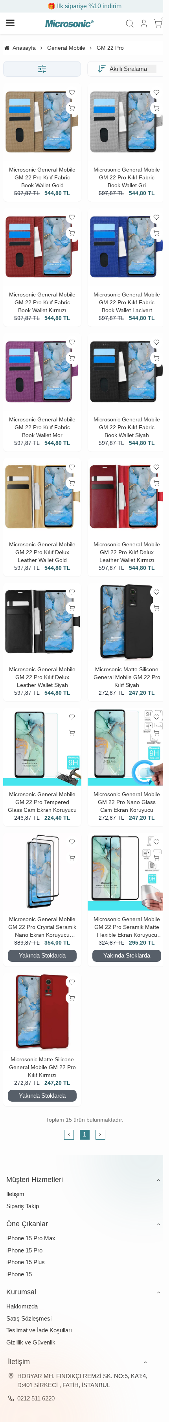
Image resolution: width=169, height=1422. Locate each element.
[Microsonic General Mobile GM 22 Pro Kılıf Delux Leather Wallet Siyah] (42, 622)
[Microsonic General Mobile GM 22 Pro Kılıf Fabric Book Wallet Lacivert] (127, 247)
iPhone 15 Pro (24, 1250)
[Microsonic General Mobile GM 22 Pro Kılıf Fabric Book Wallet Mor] (42, 372)
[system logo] (69, 23)
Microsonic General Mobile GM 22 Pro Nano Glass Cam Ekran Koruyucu (127, 802)
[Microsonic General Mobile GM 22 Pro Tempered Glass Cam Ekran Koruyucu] (42, 747)
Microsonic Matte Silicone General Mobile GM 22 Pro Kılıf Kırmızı (42, 1067)
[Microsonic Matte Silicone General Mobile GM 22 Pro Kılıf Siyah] (127, 622)
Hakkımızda (22, 1306)
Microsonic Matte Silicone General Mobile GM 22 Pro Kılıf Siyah (127, 677)
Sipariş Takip (22, 1206)
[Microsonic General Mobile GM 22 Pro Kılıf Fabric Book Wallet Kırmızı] (42, 247)
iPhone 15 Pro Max (30, 1238)
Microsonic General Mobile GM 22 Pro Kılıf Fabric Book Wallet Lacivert (127, 302)
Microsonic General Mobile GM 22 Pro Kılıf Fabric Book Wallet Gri (127, 177)
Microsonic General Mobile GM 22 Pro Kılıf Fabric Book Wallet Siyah (127, 427)
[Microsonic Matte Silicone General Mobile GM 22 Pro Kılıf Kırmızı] (42, 1012)
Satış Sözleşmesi (28, 1318)
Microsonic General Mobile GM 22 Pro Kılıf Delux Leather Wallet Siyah (42, 677)
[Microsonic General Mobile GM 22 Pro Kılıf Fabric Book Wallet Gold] (42, 122)
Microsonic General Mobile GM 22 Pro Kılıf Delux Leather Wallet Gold (42, 552)
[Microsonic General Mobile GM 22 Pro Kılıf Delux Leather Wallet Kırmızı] (127, 497)
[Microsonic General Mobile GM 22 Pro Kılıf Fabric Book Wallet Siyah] (127, 372)
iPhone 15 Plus (25, 1262)
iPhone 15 (19, 1274)
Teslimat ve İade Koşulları (39, 1330)
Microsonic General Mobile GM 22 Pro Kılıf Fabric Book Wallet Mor (42, 427)
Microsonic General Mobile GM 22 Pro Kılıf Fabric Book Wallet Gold (42, 177)
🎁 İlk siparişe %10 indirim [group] (84, 6)
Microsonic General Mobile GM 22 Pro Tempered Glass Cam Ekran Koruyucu (42, 802)
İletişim (15, 1194)
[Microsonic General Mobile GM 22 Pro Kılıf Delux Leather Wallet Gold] (42, 497)
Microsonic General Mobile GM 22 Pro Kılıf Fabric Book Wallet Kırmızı (42, 302)
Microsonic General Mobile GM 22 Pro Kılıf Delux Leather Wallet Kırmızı (127, 552)
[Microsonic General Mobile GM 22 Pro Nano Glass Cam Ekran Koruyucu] (127, 747)
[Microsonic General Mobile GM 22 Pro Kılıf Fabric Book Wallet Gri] (127, 122)
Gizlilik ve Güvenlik (30, 1342)
